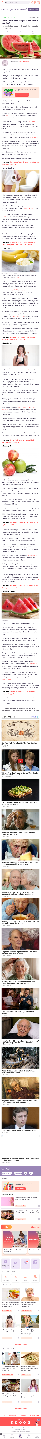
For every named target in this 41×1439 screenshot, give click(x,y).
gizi (26, 1173)
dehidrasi (33, 664)
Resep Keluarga (6, 1402)
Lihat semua (35, 1227)
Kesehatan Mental (21, 9)
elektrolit (5, 217)
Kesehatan (5, 9)
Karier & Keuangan (7, 1374)
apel (15, 482)
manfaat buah (18, 1173)
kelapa (30, 370)
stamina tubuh (7, 679)
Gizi (12, 9)
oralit (37, 579)
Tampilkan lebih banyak (20, 1344)
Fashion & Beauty (26, 1402)
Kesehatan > (9, 14)
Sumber (7, 704)
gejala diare (34, 137)
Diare (31, 1173)
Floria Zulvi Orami (24, 61)
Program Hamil (26, 1374)
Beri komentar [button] (20, 1188)
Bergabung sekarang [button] (21, 95)
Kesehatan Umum (33, 9)
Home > (4, 14)
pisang (18, 277)
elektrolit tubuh (18, 316)
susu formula (10, 115)
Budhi (19, 63)
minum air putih (29, 208)
